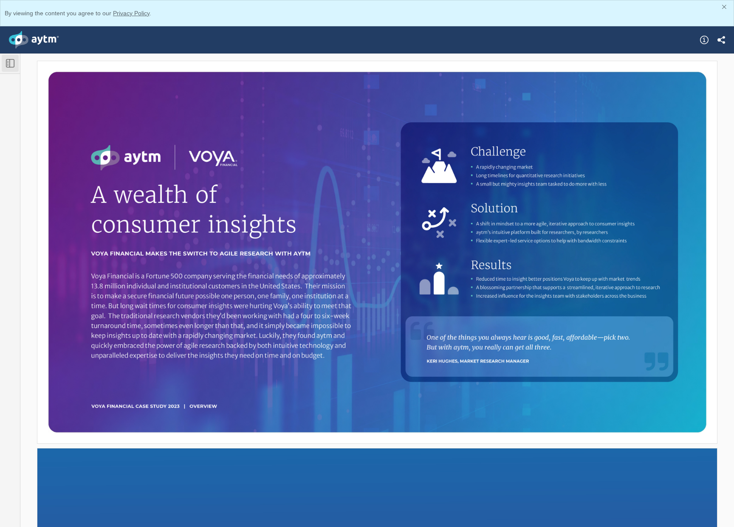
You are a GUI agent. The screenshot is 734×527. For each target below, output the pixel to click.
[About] (704, 39)
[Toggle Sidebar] (10, 63)
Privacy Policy (131, 13)
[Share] (721, 39)
